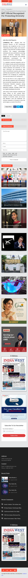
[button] (14, 242)
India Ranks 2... (13, 477)
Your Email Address (8, 429)
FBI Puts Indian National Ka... (12, 515)
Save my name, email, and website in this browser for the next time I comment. (10, 155)
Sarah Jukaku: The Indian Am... (12, 504)
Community (9, 9)
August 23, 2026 (13, 479)
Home (3, 9)
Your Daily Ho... (13, 484)
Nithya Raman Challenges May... (13, 508)
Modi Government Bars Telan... (12, 518)
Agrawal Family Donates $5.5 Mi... (13, 205)
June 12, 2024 (6, 35)
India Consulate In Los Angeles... (13, 184)
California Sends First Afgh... (12, 511)
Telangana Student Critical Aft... (13, 225)
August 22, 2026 (13, 492)
